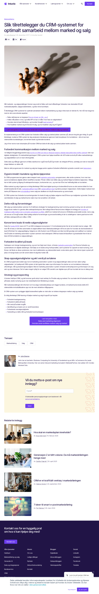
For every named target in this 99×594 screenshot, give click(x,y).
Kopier (24, 39)
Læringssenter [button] (56, 4)
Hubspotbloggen (56, 561)
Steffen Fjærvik (41, 461)
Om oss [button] (69, 4)
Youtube (76, 565)
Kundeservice (8, 569)
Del (8, 39)
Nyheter (30, 561)
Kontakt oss (11, 542)
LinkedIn (76, 553)
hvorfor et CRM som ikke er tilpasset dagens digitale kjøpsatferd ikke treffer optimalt (58, 153)
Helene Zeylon (41, 484)
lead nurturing (47, 122)
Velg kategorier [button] (72, 589)
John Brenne (10, 35)
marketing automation (48, 177)
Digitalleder (54, 553)
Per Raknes (40, 508)
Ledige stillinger (32, 557)
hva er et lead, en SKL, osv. (38, 117)
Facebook (76, 561)
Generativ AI (8, 561)
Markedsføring (9, 19)
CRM (31, 343)
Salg (23, 343)
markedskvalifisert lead (30, 189)
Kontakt (89, 4)
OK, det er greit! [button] (83, 589)
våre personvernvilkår (37, 584)
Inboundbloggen (55, 557)
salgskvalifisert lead (48, 189)
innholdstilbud (25, 191)
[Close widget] (93, 572)
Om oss (30, 553)
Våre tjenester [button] (24, 4)
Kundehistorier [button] (40, 4)
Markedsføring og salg (12, 557)
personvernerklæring (32, 399)
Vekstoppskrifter (55, 565)
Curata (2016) (14, 226)
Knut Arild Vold (41, 436)
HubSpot (7, 553)
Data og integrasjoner (11, 565)
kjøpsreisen (87, 168)
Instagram (76, 557)
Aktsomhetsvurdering (34, 565)
